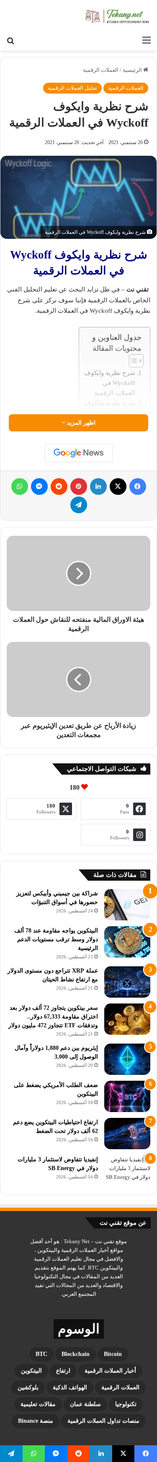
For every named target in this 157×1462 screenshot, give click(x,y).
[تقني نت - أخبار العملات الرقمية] (117, 16)
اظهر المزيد (80, 423)
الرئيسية (133, 70)
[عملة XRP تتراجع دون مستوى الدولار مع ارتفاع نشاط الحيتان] (127, 982)
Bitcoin (113, 1354)
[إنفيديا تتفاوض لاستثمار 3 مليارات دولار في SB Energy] (127, 1170)
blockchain (76, 1354)
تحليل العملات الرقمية (72, 88)
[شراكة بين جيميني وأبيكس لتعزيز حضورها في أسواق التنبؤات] (127, 904)
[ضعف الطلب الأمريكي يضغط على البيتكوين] (127, 1096)
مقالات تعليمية (38, 1404)
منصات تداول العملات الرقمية (103, 1421)
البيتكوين (31, 1371)
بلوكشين (28, 1387)
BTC (41, 1354)
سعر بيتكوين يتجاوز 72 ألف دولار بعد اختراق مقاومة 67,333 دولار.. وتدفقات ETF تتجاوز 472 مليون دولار (53, 1017)
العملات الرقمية (100, 70)
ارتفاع (63, 1371)
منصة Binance (35, 1421)
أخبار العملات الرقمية (110, 1371)
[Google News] (79, 453)
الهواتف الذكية (70, 1387)
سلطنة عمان (85, 1404)
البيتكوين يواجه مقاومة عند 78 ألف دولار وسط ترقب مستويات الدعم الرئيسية (56, 939)
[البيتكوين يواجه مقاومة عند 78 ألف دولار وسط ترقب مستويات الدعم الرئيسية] (127, 942)
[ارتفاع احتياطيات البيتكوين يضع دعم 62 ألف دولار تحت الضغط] (127, 1133)
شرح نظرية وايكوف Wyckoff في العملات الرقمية (109, 383)
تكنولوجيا (125, 1404)
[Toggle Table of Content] (132, 361)
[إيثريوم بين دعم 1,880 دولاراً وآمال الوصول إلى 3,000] (127, 1059)
